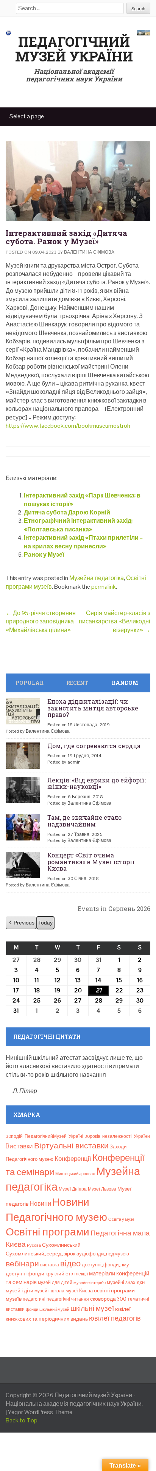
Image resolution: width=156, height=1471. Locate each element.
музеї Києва (79, 1290)
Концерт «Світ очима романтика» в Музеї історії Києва (91, 861)
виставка (49, 1265)
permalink (103, 587)
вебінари (22, 1264)
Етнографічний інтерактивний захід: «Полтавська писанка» (78, 525)
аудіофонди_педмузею (102, 1254)
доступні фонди (25, 1273)
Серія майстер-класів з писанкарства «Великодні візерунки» (114, 621)
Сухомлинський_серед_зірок (40, 1253)
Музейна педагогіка (96, 578)
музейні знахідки (126, 1282)
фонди (32, 1309)
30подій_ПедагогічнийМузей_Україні (44, 1136)
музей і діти (19, 1290)
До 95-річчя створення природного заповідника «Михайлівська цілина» (41, 621)
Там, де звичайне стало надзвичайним (84, 820)
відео (70, 1263)
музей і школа (49, 1290)
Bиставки (19, 1146)
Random (125, 682)
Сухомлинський (61, 1245)
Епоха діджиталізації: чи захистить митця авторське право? (92, 707)
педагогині (34, 1299)
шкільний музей (54, 1309)
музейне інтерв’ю (89, 1282)
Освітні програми (47, 1231)
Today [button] (45, 923)
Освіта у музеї (122, 1219)
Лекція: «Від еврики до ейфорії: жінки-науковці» (96, 783)
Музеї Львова (102, 1189)
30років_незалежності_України (117, 1136)
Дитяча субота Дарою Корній (67, 512)
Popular (30, 682)
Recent (77, 682)
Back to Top (21, 1420)
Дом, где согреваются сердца (93, 746)
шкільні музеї (92, 1308)
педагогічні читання (68, 1299)
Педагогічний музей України (74, 49)
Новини (40, 1204)
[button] (21, 922)
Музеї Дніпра (73, 1189)
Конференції (73, 1158)
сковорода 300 (108, 1299)
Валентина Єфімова (89, 252)
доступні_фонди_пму (105, 1264)
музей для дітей (55, 1282)
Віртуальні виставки (71, 1145)
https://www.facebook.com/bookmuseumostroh (68, 426)
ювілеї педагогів (115, 1318)
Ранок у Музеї (44, 555)
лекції (82, 1274)
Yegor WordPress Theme (40, 1412)
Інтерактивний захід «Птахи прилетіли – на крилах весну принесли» (83, 542)
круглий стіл (60, 1273)
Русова (34, 1245)
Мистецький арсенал (75, 1173)
